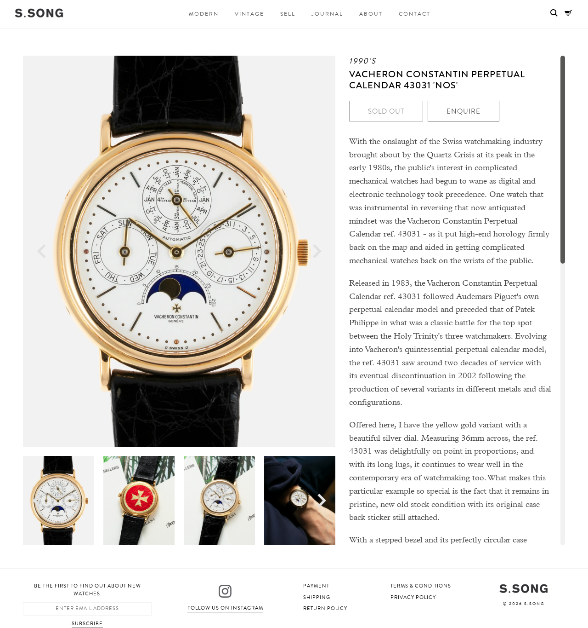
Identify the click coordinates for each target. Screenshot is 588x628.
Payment (316, 586)
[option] (179, 251)
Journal (327, 14)
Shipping (316, 597)
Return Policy (325, 608)
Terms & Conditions (420, 586)
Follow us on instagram (225, 608)
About (371, 14)
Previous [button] (41, 251)
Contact (414, 14)
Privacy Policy (413, 597)
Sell (287, 14)
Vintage (249, 14)
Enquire (464, 111)
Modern (204, 14)
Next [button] (317, 251)
